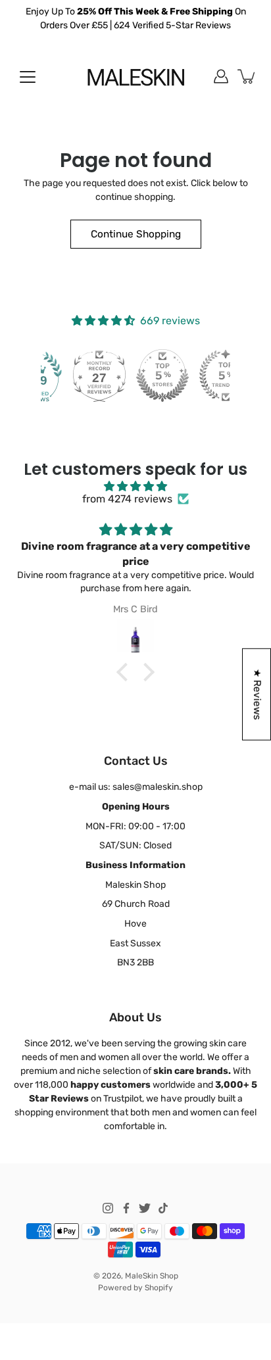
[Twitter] (145, 1208)
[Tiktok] (163, 1208)
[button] (125, 672)
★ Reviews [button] (257, 694)
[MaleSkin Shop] (136, 76)
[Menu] (27, 77)
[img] (135, 486)
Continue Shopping (136, 234)
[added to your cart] (247, 76)
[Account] (221, 76)
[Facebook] (126, 1208)
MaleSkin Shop (151, 1275)
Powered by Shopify (135, 1287)
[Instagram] (108, 1208)
